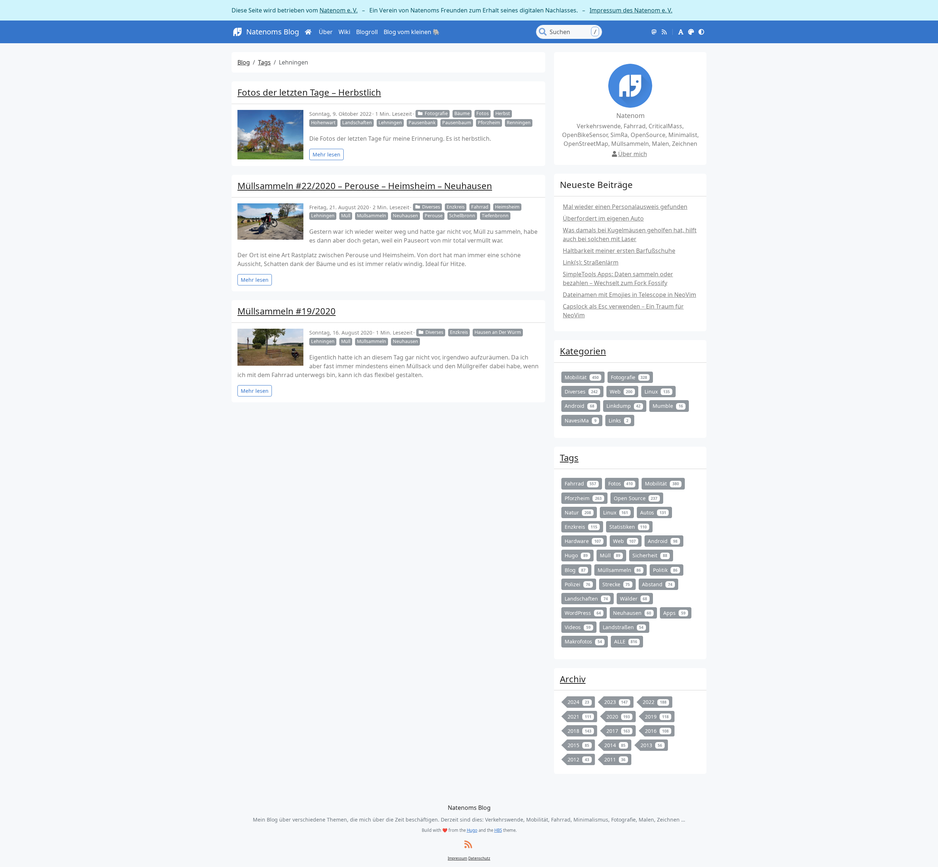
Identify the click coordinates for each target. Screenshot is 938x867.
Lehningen (390, 122)
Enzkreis (456, 207)
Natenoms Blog (272, 32)
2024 (578, 701)
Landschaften (357, 122)
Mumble (668, 405)
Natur (578, 512)
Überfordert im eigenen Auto (603, 218)
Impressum (457, 858)
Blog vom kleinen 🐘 (412, 32)
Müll (345, 216)
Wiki (344, 32)
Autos (653, 512)
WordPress (583, 612)
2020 (618, 716)
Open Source (636, 498)
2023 (616, 701)
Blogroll (367, 32)
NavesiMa (581, 420)
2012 (578, 759)
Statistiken (628, 526)
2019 (657, 716)
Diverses (431, 207)
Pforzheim (489, 122)
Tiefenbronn (495, 216)
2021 (579, 716)
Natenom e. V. (339, 10)
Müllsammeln (371, 216)
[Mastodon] (654, 32)
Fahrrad (479, 207)
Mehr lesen (326, 154)
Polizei (577, 584)
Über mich (632, 154)
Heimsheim (507, 207)
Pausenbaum (456, 122)
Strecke (616, 584)
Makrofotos (583, 641)
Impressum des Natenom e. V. (631, 10)
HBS (498, 830)
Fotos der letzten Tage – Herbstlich (309, 92)
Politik (665, 570)
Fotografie (436, 113)
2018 (579, 730)
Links (619, 420)
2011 (615, 759)
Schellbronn (462, 216)
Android (579, 405)
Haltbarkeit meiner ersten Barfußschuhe (619, 251)
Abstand (657, 584)
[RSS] (664, 32)
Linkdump (623, 405)
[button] (681, 32)
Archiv (573, 679)
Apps (674, 612)
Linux (657, 391)
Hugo (576, 555)
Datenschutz (479, 858)
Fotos (482, 113)
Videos (578, 627)
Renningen (519, 122)
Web (621, 391)
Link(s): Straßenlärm (590, 262)
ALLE (626, 641)
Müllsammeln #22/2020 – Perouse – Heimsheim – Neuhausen (364, 186)
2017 (618, 730)
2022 (654, 701)
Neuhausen (405, 216)
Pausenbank (422, 122)
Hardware (583, 541)
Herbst (502, 113)
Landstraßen (623, 627)
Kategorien (583, 351)
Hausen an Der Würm (497, 332)
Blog (243, 62)
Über (326, 32)
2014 (615, 745)
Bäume (462, 113)
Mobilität (582, 377)
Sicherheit (649, 555)
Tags (264, 62)
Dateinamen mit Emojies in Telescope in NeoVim (629, 295)
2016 (657, 730)
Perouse (434, 216)
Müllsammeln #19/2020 (286, 311)
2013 (651, 745)
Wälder (633, 598)
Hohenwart (323, 122)
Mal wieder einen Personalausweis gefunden (625, 207)
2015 (578, 745)
